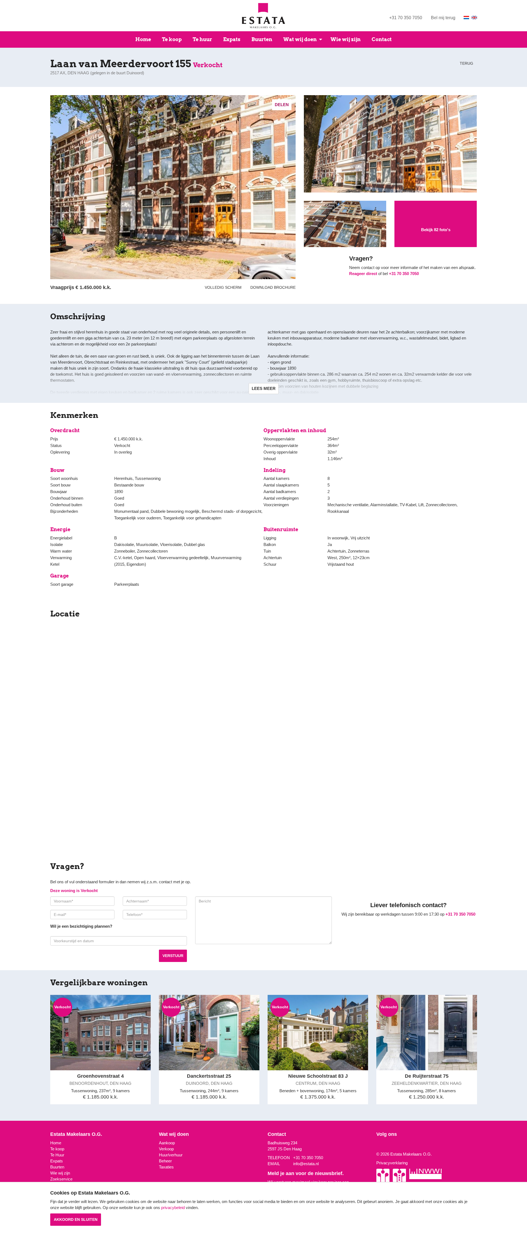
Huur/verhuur (171, 1155)
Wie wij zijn (345, 39)
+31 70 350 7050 (405, 17)
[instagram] (377, 1145)
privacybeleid (173, 1207)
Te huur (202, 39)
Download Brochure (272, 287)
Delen (282, 104)
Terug (466, 63)
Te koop (172, 39)
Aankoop (167, 1142)
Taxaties (166, 1167)
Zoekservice (61, 1179)
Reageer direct (363, 273)
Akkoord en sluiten (75, 1219)
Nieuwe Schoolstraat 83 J (318, 1076)
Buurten (261, 39)
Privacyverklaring (392, 1163)
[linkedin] (385, 1145)
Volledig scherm (223, 287)
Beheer (165, 1161)
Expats (231, 39)
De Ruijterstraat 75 (426, 1076)
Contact (382, 39)
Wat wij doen (300, 39)
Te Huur (57, 1155)
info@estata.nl (306, 1163)
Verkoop (166, 1149)
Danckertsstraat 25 (209, 1076)
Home (143, 39)
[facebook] (381, 1145)
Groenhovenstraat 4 (100, 1076)
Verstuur (172, 955)
